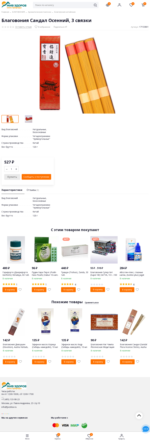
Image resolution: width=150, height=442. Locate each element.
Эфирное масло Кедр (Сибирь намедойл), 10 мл (74, 345)
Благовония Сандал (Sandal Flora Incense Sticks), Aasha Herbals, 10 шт (133, 347)
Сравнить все (92, 302)
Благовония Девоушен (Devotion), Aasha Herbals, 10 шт (15, 347)
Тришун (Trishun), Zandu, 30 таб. (74, 273)
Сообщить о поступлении (36, 176)
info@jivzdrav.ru (9, 407)
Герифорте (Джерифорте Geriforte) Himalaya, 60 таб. (15, 273)
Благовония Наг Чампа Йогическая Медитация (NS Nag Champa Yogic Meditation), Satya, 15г (102, 348)
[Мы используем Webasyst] (5, 413)
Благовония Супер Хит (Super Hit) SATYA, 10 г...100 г (103, 275)
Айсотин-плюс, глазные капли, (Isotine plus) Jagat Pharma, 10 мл (132, 275)
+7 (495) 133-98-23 (10, 399)
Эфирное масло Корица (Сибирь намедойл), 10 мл (45, 345)
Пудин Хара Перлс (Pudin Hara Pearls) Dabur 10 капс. (45, 273)
